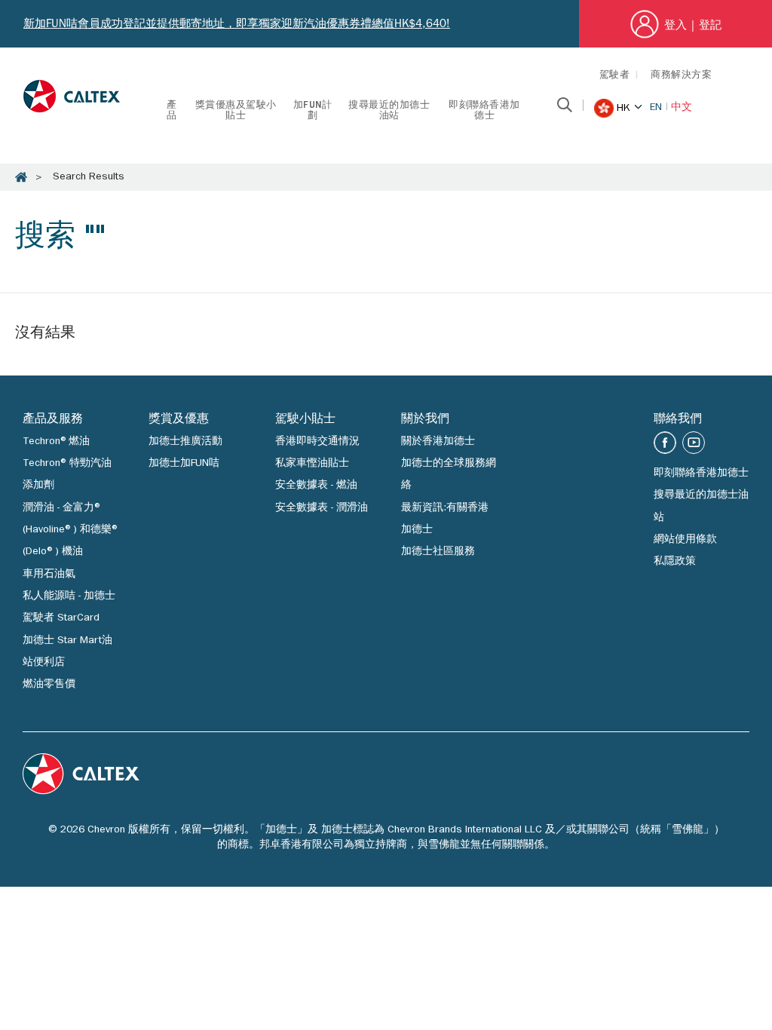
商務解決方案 (681, 76)
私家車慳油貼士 (312, 463)
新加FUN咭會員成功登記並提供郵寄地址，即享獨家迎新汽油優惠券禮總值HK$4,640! (236, 23)
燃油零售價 (49, 684)
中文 (681, 108)
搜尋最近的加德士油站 (389, 111)
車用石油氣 (49, 574)
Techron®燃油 (56, 442)
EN (656, 108)
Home (21, 177)
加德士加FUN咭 (184, 463)
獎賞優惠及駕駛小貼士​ (236, 111)
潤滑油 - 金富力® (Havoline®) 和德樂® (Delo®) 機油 (70, 530)
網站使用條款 (685, 540)
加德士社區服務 (438, 552)
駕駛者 (614, 76)
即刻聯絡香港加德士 (484, 111)
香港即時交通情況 (317, 442)
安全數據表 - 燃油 (316, 485)
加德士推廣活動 (185, 442)
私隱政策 (675, 561)
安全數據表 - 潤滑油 (321, 508)
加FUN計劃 (312, 111)
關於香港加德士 (438, 442)
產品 (172, 111)
